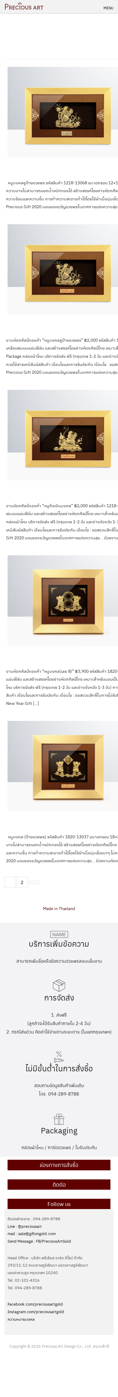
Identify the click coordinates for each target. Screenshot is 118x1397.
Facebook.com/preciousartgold (35, 1304)
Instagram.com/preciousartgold (36, 1311)
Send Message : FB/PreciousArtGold (39, 1241)
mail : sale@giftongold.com (32, 1233)
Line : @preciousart (25, 1226)
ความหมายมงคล (21, 1319)
